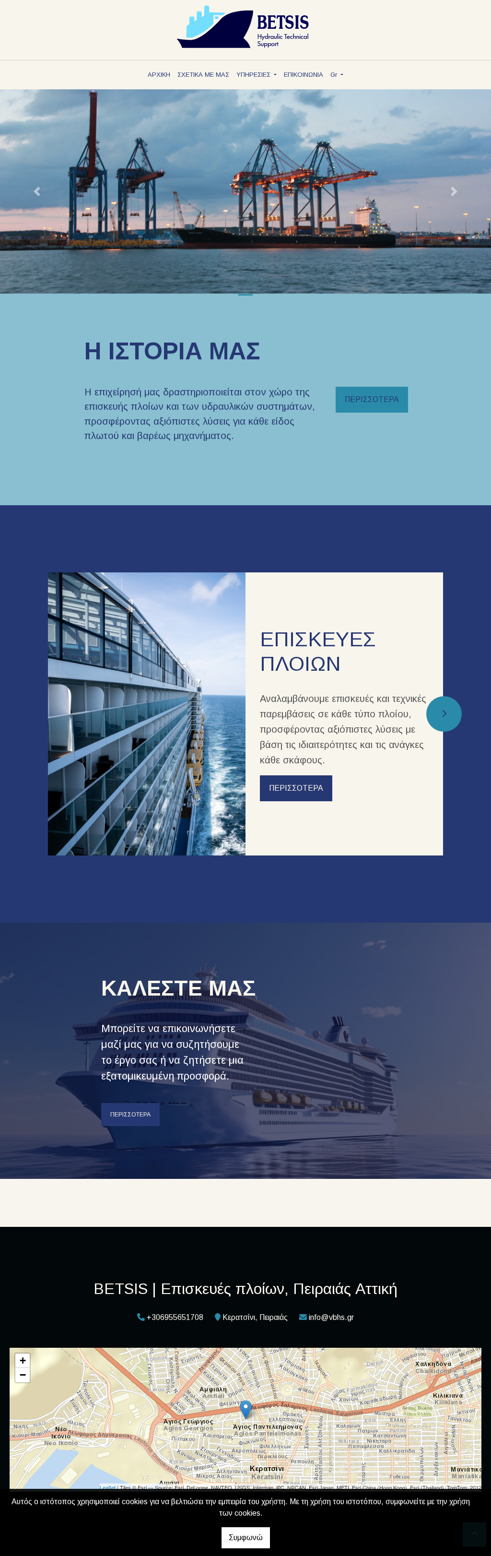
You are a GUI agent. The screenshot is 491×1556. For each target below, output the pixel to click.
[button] (37, 191)
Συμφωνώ (246, 1537)
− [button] (23, 1375)
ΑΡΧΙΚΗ (159, 74)
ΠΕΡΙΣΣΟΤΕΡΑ (372, 399)
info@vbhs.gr (331, 1317)
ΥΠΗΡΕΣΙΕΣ (254, 74)
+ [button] (23, 1360)
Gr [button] (334, 74)
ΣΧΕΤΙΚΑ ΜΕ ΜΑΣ (203, 74)
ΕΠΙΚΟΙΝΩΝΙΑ (303, 74)
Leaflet (108, 1487)
